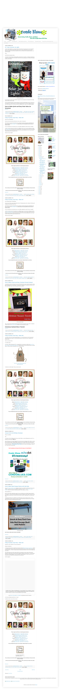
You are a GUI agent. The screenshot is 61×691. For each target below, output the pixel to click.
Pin (25, 167)
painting (10, 428)
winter (8, 113)
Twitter (21, 167)
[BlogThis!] (10, 113)
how (32, 427)
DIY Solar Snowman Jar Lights (12, 47)
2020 (39, 151)
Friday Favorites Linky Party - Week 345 (14, 542)
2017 (39, 154)
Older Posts (33, 669)
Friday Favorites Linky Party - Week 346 (14, 335)
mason (19, 112)
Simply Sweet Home (17, 167)
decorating (33, 111)
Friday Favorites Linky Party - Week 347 (14, 199)
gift (11, 195)
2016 (39, 155)
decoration (6, 112)
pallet (9, 537)
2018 (39, 153)
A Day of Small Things (20, 173)
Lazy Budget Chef (14, 41)
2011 (39, 190)
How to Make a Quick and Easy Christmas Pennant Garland (19, 282)
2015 (39, 186)
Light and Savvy (17, 168)
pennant (23, 331)
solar (32, 112)
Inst (27, 167)
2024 (39, 146)
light (17, 112)
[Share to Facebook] (12, 113)
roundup (20, 195)
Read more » (6, 109)
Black (26, 194)
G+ (24, 167)
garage (29, 536)
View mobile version (20, 671)
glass (10, 112)
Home (5, 41)
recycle (23, 112)
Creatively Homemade (18, 169)
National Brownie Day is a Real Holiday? (51, 144)
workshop (30, 537)
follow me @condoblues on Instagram (15, 595)
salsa (28, 112)
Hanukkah (12, 112)
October (40, 174)
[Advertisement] (30, 6)
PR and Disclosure (31, 41)
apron (26, 427)
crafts (29, 111)
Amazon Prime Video (14, 324)
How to (15, 112)
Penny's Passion (17, 174)
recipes (18, 195)
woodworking (26, 537)
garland (19, 331)
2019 (39, 152)
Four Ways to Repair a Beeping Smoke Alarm (54, 147)
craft (27, 427)
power (13, 537)
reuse (17, 537)
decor (30, 111)
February (40, 183)
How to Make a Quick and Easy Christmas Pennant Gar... (42, 165)
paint (8, 428)
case (26, 536)
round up (17, 428)
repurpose (26, 112)
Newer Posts (7, 669)
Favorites (8, 195)
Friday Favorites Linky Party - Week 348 (14, 117)
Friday (10, 195)
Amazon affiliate (8, 129)
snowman (30, 112)
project (25, 331)
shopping (22, 195)
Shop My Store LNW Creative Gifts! (47, 41)
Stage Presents (17, 254)
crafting (6, 331)
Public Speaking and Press (23, 41)
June (40, 179)
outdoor (21, 112)
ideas (13, 195)
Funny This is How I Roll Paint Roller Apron (20, 363)
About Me (8, 41)
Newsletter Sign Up (38, 41)
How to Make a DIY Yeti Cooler (54, 156)
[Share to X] (11, 113)
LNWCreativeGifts (20, 364)
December (40, 156)
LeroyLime (16, 170)
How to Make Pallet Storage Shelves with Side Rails (17, 486)
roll (15, 428)
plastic (11, 537)
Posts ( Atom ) (10, 673)
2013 (39, 188)
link (14, 195)
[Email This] (9, 113)
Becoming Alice (19, 253)
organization (6, 537)
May (40, 180)
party (15, 195)
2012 (39, 189)
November (40, 157)
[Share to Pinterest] (30, 195)
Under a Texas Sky (16, 175)
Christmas (26, 111)
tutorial (6, 113)
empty (27, 536)
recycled (15, 537)
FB (23, 167)
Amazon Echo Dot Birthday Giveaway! (14, 433)
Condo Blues (17, 172)
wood (24, 537)
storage (19, 537)
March (40, 182)
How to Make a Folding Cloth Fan (54, 151)
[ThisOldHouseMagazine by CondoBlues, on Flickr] (50, 179)
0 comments (20, 111)
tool (20, 537)
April (40, 181)
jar (16, 112)
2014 (39, 187)
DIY (8, 112)
